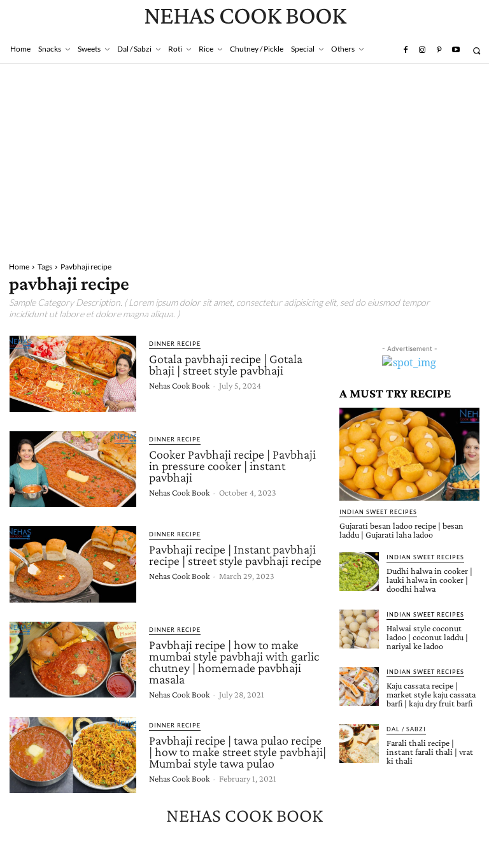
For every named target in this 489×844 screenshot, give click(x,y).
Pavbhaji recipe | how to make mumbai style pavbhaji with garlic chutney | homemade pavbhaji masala (234, 662)
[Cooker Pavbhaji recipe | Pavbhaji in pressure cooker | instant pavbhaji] (73, 469)
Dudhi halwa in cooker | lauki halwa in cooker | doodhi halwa (429, 580)
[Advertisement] (244, 159)
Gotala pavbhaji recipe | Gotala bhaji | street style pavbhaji (225, 364)
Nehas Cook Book (179, 385)
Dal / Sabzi (406, 729)
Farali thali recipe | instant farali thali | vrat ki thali (429, 752)
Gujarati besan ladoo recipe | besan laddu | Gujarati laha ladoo (401, 530)
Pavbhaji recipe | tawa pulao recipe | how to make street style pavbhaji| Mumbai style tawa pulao (237, 751)
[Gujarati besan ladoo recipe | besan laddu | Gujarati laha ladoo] (409, 454)
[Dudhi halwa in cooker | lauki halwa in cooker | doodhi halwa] (359, 572)
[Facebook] (405, 50)
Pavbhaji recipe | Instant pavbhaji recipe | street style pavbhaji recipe (235, 555)
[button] (476, 50)
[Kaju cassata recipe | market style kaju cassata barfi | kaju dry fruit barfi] (359, 686)
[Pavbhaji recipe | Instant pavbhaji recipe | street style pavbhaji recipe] (73, 564)
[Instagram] (422, 50)
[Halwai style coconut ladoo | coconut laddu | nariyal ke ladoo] (359, 629)
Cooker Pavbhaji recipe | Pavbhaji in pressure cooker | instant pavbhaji (232, 465)
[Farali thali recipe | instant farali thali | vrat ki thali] (359, 744)
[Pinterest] (438, 50)
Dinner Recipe (175, 343)
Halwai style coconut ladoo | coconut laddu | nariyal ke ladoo (427, 637)
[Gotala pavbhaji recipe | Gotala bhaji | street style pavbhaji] (73, 374)
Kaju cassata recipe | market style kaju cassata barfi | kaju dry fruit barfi (431, 694)
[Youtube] (456, 50)
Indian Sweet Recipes (378, 511)
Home (19, 266)
